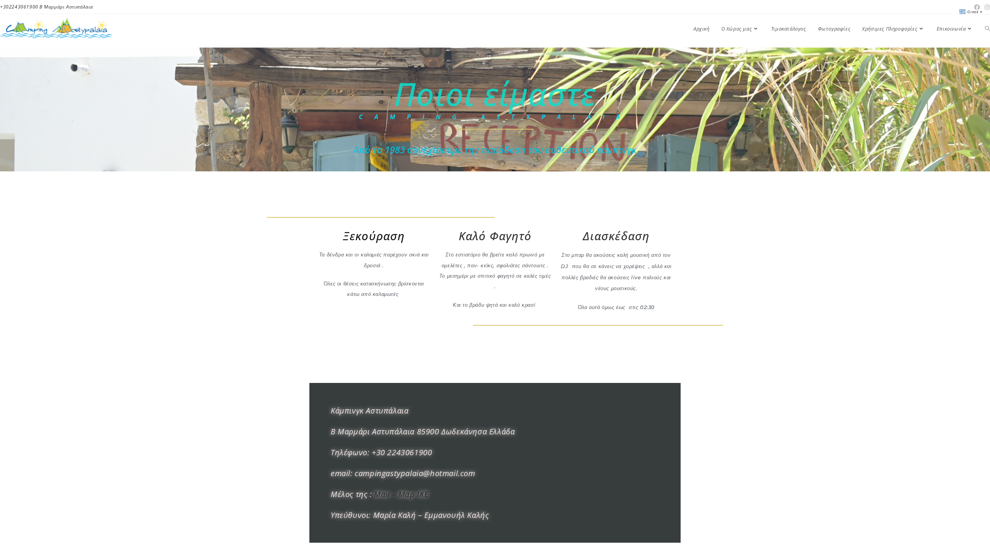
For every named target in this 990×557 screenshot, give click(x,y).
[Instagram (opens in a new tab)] (986, 7)
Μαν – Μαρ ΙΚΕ (401, 494)
